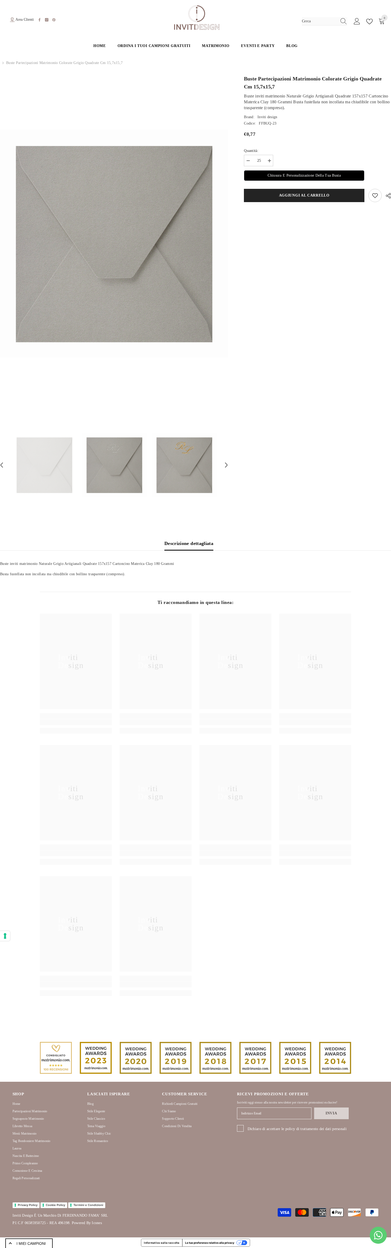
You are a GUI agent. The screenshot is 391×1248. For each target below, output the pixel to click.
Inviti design (267, 117)
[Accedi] (357, 21)
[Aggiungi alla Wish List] (375, 195)
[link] (76, 722)
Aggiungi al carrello (305, 195)
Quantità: (251, 151)
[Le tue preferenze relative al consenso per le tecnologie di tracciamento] (5, 936)
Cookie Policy (55, 1205)
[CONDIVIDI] (386, 195)
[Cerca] (324, 21)
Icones (97, 1223)
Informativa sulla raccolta (161, 1242)
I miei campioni (31, 1243)
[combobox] (319, 21)
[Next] (226, 465)
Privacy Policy (28, 1205)
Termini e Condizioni (88, 1205)
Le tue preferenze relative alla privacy (209, 1242)
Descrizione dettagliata (188, 543)
